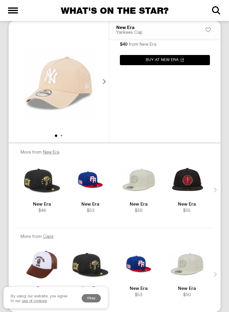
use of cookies (34, 301)
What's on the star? (114, 10)
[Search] (216, 10)
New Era (125, 28)
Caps (48, 237)
